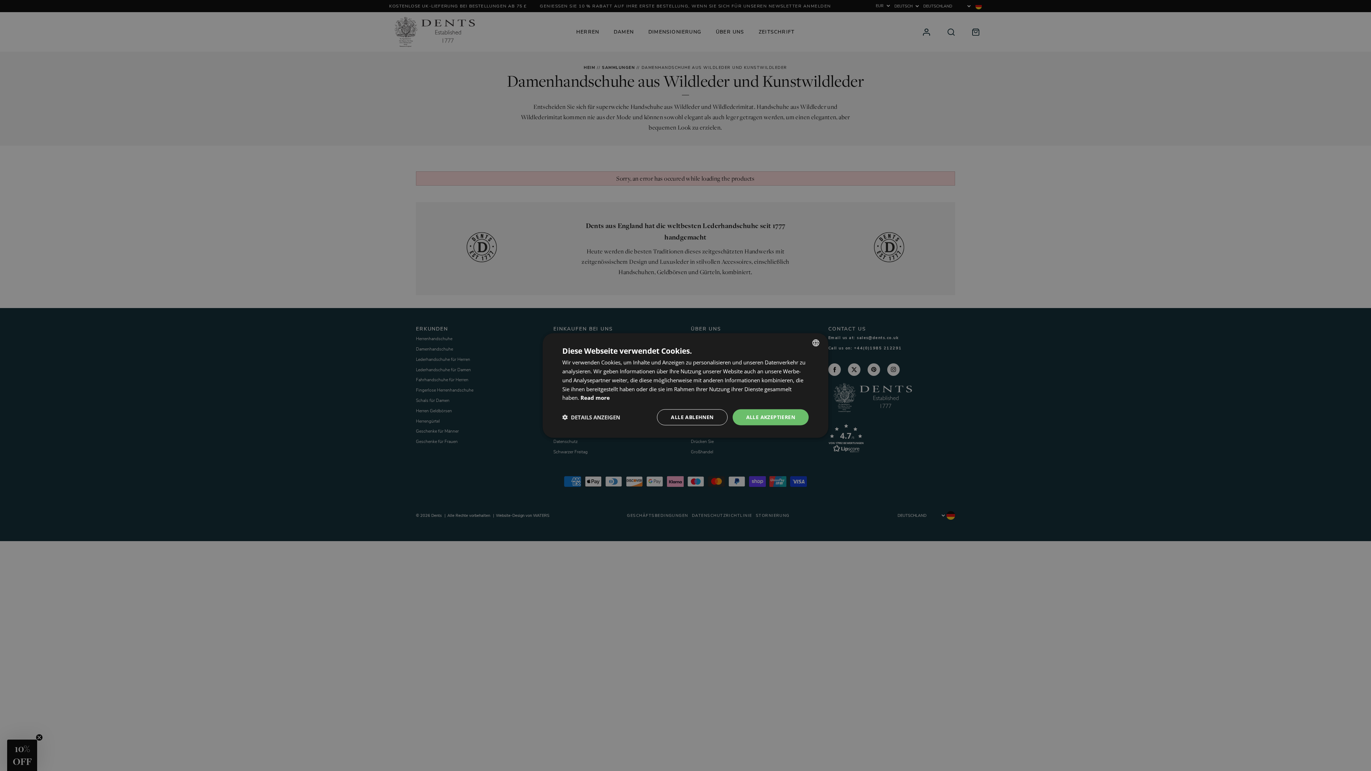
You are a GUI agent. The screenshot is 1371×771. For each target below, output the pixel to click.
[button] (591, 417)
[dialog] (685, 385)
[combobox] (815, 343)
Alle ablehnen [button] (692, 417)
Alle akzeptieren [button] (770, 417)
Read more (595, 397)
